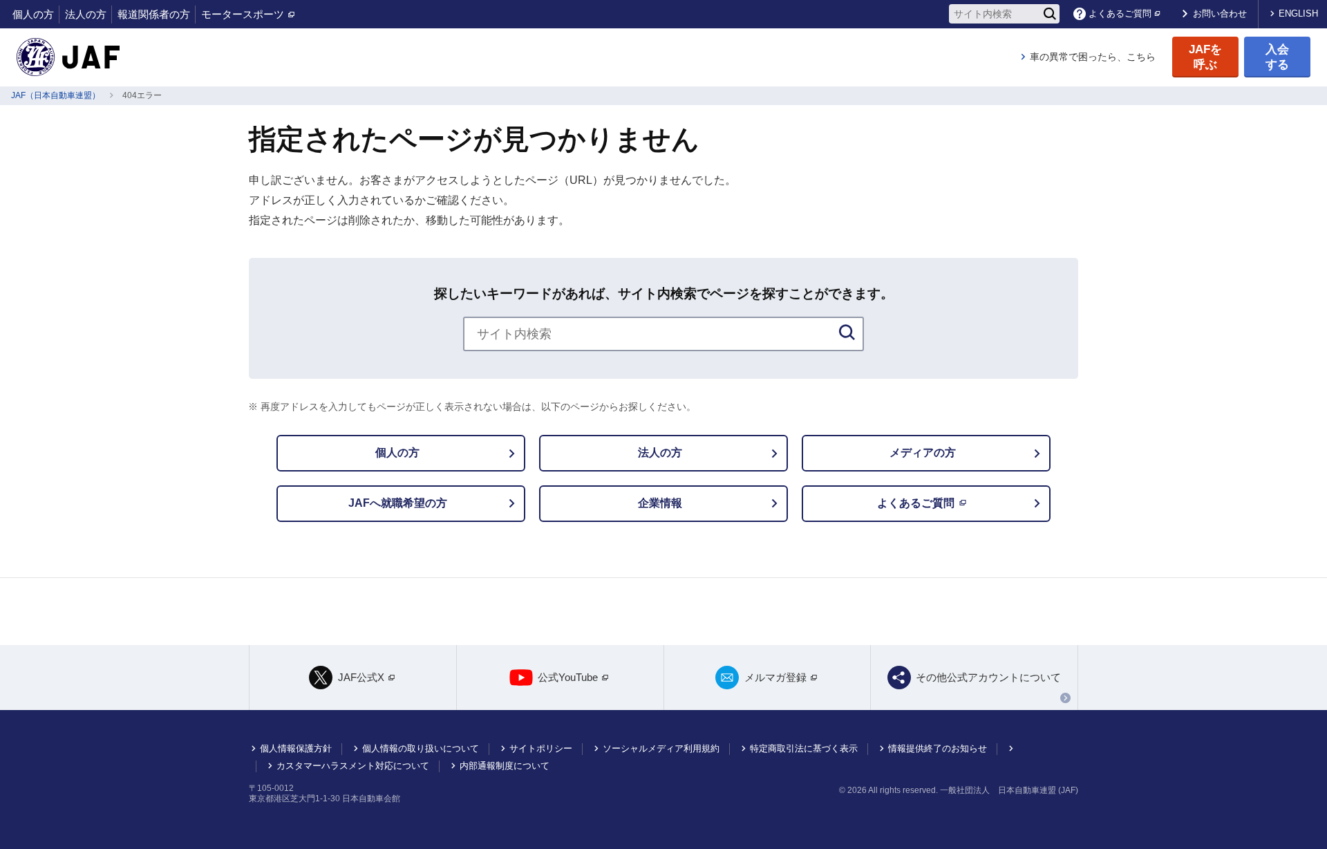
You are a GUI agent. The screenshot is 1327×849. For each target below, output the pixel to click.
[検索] (1050, 14)
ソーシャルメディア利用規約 (661, 748)
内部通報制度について (504, 766)
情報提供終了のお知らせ (937, 748)
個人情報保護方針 (296, 748)
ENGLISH (1298, 13)
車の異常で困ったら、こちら (1093, 56)
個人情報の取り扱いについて (420, 748)
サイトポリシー (540, 748)
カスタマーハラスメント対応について (352, 766)
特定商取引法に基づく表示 (804, 748)
